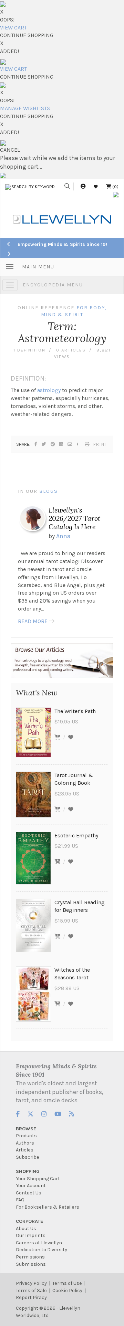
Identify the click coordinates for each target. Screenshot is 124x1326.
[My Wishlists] (96, 186)
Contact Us (28, 1193)
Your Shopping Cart (38, 1179)
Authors (25, 1143)
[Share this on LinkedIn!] (61, 444)
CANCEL (10, 149)
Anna (63, 536)
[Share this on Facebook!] (36, 444)
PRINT (100, 444)
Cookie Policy (67, 1290)
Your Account (31, 1186)
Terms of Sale (31, 1290)
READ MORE (33, 621)
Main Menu (38, 267)
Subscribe (27, 1157)
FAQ (20, 1200)
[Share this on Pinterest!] (53, 444)
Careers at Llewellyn (39, 1243)
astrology (49, 390)
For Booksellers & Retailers (47, 1207)
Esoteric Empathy (76, 835)
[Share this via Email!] (70, 444)
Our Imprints (30, 1235)
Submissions (31, 1264)
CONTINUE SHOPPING (26, 35)
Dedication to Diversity (41, 1250)
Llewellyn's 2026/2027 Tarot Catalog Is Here (74, 518)
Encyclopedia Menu (53, 285)
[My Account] (83, 186)
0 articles (71, 350)
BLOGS (48, 491)
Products (26, 1136)
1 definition (29, 350)
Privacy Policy (31, 1283)
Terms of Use (67, 1283)
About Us (26, 1228)
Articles (24, 1150)
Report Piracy (31, 1297)
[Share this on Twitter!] (44, 444)
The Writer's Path (75, 711)
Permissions (30, 1257)
